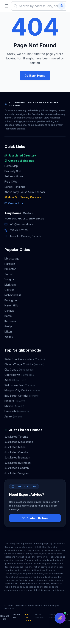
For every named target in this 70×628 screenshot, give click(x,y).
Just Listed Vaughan (16, 473)
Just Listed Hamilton (16, 467)
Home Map (11, 165)
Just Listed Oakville (16, 452)
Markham (10, 284)
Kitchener (10, 321)
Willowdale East (19, 385)
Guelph (8, 326)
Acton (15, 380)
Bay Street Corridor (21, 395)
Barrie (8, 315)
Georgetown (19, 374)
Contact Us (15, 203)
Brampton (10, 269)
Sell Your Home (13, 176)
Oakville (9, 289)
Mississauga (11, 258)
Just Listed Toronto (16, 436)
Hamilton (9, 263)
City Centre (19, 369)
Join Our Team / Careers (24, 197)
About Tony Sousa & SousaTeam (24, 192)
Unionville (16, 411)
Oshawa (9, 310)
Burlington (10, 300)
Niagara (14, 400)
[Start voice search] (62, 6)
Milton (8, 331)
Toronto (9, 274)
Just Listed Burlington (17, 462)
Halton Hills (11, 305)
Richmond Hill (12, 295)
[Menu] (6, 6)
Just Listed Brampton (17, 457)
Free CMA (10, 181)
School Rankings (14, 186)
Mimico (14, 406)
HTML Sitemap (39, 616)
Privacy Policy (53, 616)
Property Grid (12, 171)
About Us (16, 616)
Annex (13, 416)
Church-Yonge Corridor (24, 364)
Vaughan (9, 279)
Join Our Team (27, 617)
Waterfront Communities (24, 359)
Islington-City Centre (22, 390)
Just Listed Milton (15, 447)
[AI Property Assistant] (60, 618)
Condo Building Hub (21, 160)
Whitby (8, 336)
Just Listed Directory (22, 155)
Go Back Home (35, 75)
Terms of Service (65, 617)
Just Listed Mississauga (18, 441)
